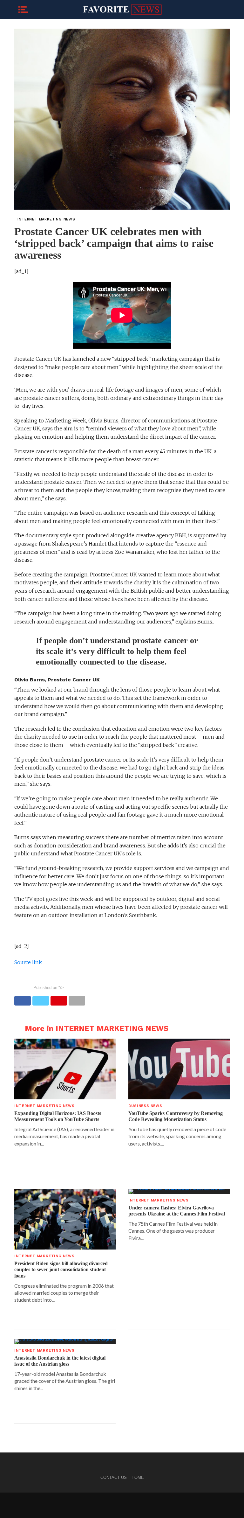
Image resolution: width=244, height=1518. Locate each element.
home (138, 1477)
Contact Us (113, 1477)
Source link (28, 962)
